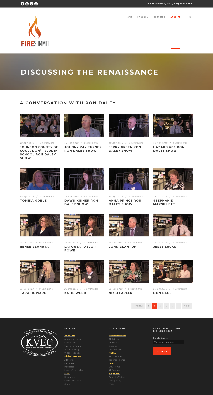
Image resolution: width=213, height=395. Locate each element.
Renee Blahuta (34, 246)
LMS (169, 4)
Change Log (115, 380)
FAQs (111, 384)
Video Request (72, 353)
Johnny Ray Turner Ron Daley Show (83, 148)
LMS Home (114, 366)
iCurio (67, 384)
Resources (69, 377)
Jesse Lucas (164, 246)
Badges (113, 346)
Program (142, 17)
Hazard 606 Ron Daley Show (169, 148)
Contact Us (70, 342)
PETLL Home (115, 356)
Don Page (162, 293)
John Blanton (123, 246)
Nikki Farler (121, 293)
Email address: (160, 338)
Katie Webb (75, 293)
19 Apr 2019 (27, 143)
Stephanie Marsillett (164, 202)
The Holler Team (72, 346)
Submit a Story (71, 349)
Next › (187, 305)
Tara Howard (33, 293)
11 (178, 305)
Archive (175, 17)
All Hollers (114, 342)
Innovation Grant (72, 380)
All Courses (114, 370)
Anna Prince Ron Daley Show (125, 202)
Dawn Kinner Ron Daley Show (81, 202)
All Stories (69, 360)
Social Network (156, 4)
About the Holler (72, 339)
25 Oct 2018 (160, 196)
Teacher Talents (117, 360)
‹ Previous (138, 305)
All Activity (114, 339)
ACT (190, 4)
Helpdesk (179, 4)
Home (129, 17)
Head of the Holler (73, 370)
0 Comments (47, 143)
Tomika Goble (33, 200)
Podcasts (69, 366)
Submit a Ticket (117, 377)
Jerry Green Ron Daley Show (125, 148)
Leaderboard (115, 349)
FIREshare (69, 363)
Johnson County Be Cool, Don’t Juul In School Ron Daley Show (39, 152)
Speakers (159, 17)
